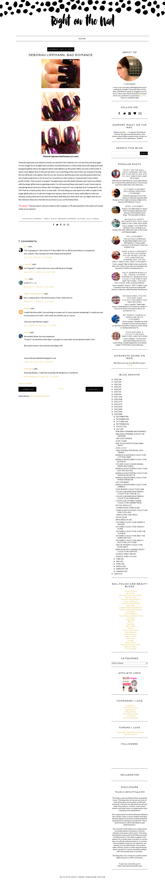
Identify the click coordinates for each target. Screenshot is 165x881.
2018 (116, 394)
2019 (116, 392)
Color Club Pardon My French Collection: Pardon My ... (130, 497)
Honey (26, 332)
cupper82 (28, 264)
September (121, 424)
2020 (116, 389)
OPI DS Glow (121, 517)
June (118, 559)
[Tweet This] (57, 226)
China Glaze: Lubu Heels (126, 515)
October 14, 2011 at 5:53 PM (40, 325)
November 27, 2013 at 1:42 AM (41, 376)
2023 (116, 382)
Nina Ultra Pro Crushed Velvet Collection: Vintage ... (130, 550)
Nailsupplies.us (130, 712)
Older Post (93, 389)
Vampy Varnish (130, 642)
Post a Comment (25, 383)
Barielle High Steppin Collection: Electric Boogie (131, 469)
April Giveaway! (134, 206)
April (118, 564)
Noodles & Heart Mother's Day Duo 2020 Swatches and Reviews (134, 221)
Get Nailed (130, 612)
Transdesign (130, 716)
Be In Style (130, 593)
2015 (116, 402)
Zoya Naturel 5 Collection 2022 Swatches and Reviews (134, 334)
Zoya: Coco (121, 448)
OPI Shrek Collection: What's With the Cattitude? (129, 541)
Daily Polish (130, 605)
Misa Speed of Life (124, 520)
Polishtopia (130, 638)
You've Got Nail (130, 649)
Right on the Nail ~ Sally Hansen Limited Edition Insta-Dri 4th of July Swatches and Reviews (134, 174)
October (120, 421)
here (129, 365)
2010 (116, 414)
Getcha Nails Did (130, 614)
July (118, 429)
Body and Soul (130, 597)
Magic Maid (130, 620)
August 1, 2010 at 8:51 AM (39, 301)
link (127, 132)
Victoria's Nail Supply (130, 718)
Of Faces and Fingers (130, 630)
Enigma (27, 308)
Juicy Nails (130, 618)
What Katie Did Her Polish (130, 645)
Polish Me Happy (130, 634)
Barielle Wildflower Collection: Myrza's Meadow (131, 479)
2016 (116, 399)
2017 (116, 397)
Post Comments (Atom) (39, 396)
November (121, 419)
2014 (116, 404)
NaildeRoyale (130, 710)
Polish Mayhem (130, 632)
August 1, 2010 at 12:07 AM (39, 272)
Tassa (26, 279)
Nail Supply (28, 368)
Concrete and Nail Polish (130, 603)
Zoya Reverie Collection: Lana (130, 489)
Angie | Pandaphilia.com (34, 293)
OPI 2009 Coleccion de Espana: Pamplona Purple (129, 465)
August (120, 426)
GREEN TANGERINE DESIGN (91, 877)
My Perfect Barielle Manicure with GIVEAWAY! (134, 317)
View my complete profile (130, 98)
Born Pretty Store (130, 708)
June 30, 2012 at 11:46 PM (38, 362)
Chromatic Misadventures (130, 599)
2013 (116, 407)
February (120, 569)
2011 (116, 412)
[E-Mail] (143, 96)
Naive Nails (130, 624)
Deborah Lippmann (67, 219)
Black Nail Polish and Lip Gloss (130, 595)
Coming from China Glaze (128, 508)
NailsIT (130, 622)
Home (82, 38)
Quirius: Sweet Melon (126, 554)
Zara (26, 246)
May (118, 561)
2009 (116, 574)
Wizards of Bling (131, 647)
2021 (116, 387)
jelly (89, 219)
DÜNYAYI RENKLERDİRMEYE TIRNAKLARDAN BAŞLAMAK (130, 609)
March (119, 566)
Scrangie (130, 640)
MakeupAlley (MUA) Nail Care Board (130, 732)
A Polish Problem (130, 591)
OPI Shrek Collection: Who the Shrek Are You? (130, 537)
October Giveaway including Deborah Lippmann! (135, 191)
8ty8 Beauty (130, 705)
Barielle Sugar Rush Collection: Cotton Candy (131, 456)
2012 (116, 409)
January (120, 571)
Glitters (81, 219)
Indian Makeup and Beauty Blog (130, 616)
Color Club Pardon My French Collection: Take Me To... (130, 493)
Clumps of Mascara (130, 601)
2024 (116, 379)
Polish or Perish (130, 636)
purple (95, 219)
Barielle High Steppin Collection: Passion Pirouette (131, 474)
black (54, 219)
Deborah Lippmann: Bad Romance (131, 431)
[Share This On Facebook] (53, 226)
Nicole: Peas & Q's (124, 505)
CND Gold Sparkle (124, 438)
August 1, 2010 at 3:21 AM (39, 287)
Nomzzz (130, 628)
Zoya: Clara (121, 441)
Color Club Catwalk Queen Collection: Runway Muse (129, 502)
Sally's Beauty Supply (130, 714)
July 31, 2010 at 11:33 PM (38, 257)
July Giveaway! (134, 236)
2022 (116, 384)
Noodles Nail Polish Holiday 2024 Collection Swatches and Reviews (134, 299)
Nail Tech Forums (130, 734)
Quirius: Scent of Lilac (126, 556)
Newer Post (28, 389)
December (121, 416)
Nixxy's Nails (130, 626)
